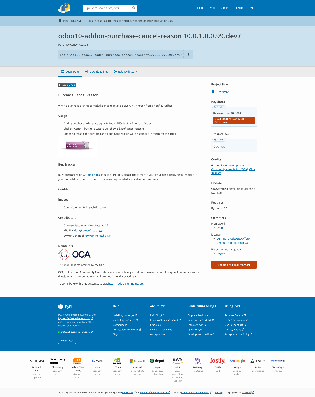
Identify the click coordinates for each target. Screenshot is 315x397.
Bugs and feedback (198, 315)
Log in (224, 8)
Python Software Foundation (74, 318)
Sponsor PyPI (195, 330)
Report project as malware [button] (234, 265)
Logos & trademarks (161, 330)
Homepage (222, 91)
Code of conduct (234, 325)
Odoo (220, 228)
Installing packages (123, 315)
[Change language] (252, 8)
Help (200, 8)
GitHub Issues (91, 175)
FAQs (115, 334)
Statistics (155, 325)
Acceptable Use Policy (237, 334)
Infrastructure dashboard (164, 320)
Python (221, 254)
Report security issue (236, 320)
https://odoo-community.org (126, 284)
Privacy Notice (233, 330)
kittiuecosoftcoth (86, 231)
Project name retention (126, 330)
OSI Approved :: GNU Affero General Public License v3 (233, 241)
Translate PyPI (195, 325)
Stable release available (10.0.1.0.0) (230, 120)
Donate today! (67, 340)
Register (239, 8)
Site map (219, 392)
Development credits (199, 334)
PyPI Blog (155, 315)
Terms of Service (234, 315)
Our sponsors (157, 334)
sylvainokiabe (96, 236)
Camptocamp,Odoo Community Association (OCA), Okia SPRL (233, 169)
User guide (119, 325)
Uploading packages (124, 320)
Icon (104, 207)
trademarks (127, 392)
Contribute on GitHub (199, 320)
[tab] (70, 72)
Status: (75, 332)
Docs (212, 8)
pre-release (114, 21)
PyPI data (218, 107)
